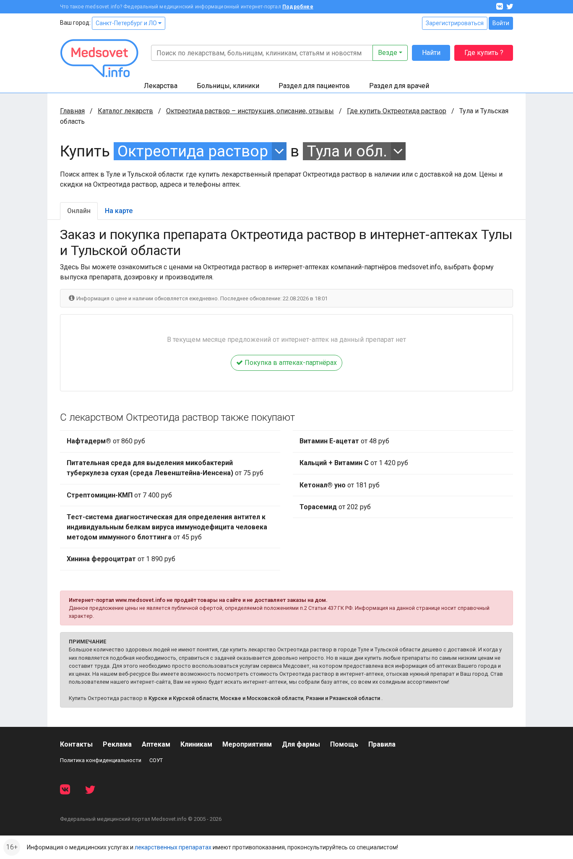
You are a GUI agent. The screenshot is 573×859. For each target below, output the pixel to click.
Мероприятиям (247, 744)
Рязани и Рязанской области (343, 698)
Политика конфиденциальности (100, 760)
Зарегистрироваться (455, 23)
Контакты (76, 744)
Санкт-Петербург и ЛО (127, 23)
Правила (382, 744)
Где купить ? (483, 53)
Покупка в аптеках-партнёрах (290, 363)
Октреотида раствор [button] (192, 151)
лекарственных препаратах (173, 847)
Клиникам (196, 744)
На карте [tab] (119, 211)
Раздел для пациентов (314, 86)
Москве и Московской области (261, 698)
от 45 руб (167, 527)
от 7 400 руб (119, 495)
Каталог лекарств (125, 111)
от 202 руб (335, 507)
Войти (500, 23)
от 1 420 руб (354, 463)
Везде (387, 53)
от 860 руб (106, 441)
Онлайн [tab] (79, 211)
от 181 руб (340, 485)
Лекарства (160, 86)
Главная (72, 111)
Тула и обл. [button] (347, 151)
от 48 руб (344, 441)
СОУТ (156, 760)
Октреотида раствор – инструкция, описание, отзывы (250, 111)
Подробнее (297, 7)
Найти (431, 53)
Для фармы (301, 744)
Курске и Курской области (183, 698)
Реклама (117, 744)
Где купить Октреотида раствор (396, 111)
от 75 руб (165, 468)
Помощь (344, 744)
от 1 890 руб (121, 559)
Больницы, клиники (228, 86)
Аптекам (156, 744)
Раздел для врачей (399, 86)
